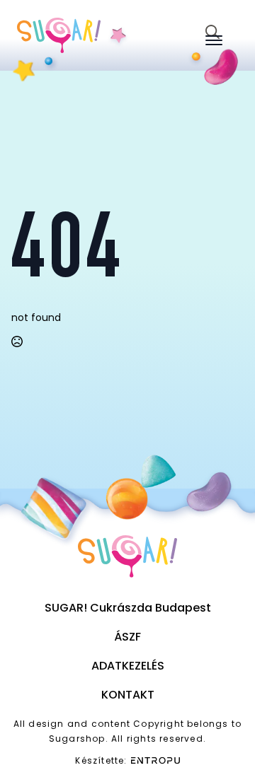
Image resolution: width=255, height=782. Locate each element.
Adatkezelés (127, 665)
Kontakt (127, 694)
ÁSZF (127, 636)
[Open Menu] (213, 40)
